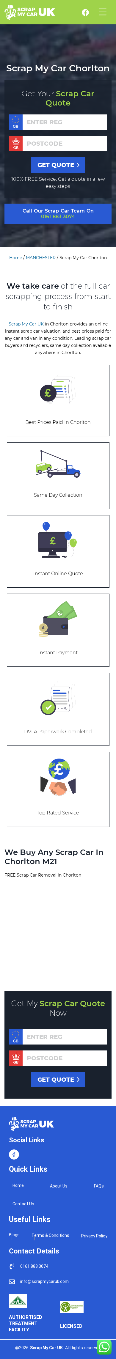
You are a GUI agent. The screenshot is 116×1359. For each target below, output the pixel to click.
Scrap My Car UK (26, 324)
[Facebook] (14, 1154)
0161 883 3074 (58, 216)
